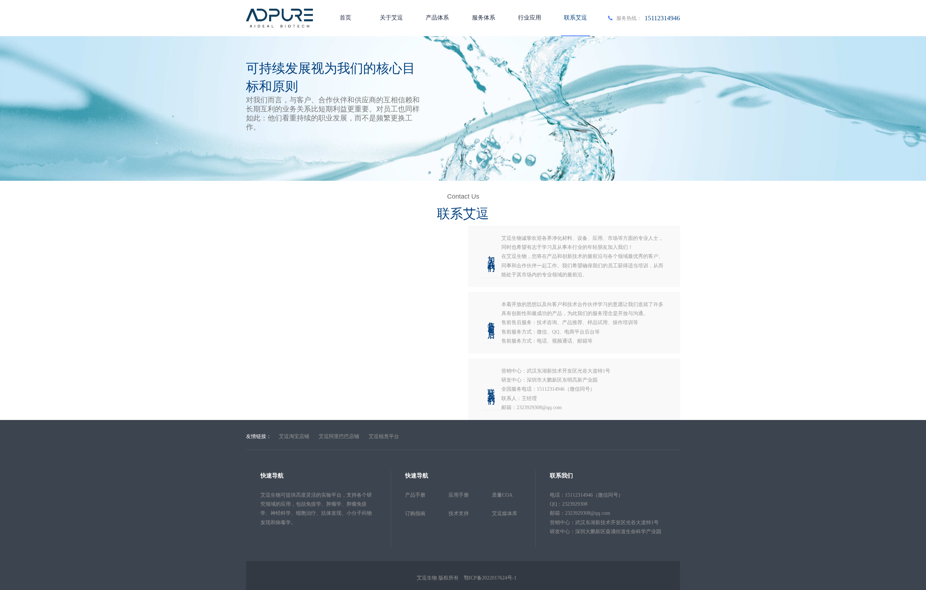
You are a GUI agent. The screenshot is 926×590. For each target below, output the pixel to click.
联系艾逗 (575, 17)
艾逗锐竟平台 (384, 436)
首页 (345, 17)
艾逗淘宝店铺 (294, 436)
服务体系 (483, 17)
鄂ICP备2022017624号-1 (490, 578)
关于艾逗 (391, 17)
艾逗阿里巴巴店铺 (339, 436)
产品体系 (437, 17)
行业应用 (529, 17)
